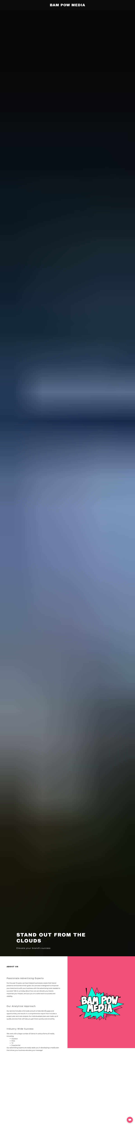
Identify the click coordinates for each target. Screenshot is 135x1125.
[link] (67, 6)
